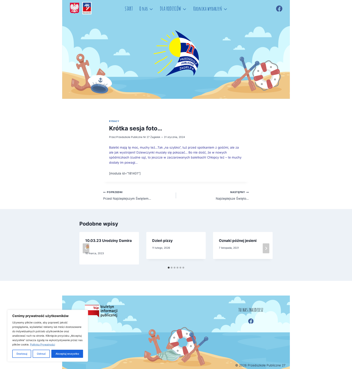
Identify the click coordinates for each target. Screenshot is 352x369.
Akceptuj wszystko (67, 353)
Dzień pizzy (162, 240)
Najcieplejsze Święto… (232, 195)
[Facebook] (279, 8)
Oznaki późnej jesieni (237, 240)
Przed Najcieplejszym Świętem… (127, 195)
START (129, 8)
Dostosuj (21, 353)
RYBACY (114, 121)
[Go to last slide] (86, 248)
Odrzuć (41, 353)
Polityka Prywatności (42, 344)
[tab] (169, 268)
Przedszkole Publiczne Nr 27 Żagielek (138, 137)
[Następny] (266, 248)
